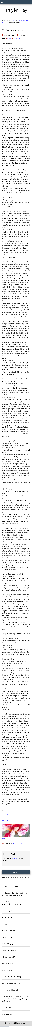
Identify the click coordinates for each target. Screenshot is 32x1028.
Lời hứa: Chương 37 (8, 957)
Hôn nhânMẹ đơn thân (20, 843)
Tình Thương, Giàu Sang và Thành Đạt (14, 911)
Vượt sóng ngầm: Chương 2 (11, 886)
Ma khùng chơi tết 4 (8, 970)
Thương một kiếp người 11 (10, 950)
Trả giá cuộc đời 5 (7, 963)
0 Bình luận (17, 38)
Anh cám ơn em (7, 937)
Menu (16, 2)
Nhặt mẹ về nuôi (7, 1014)
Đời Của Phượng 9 (8, 944)
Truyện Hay (16, 10)
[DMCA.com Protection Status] (4, 1027)
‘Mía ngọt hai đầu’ (7, 1008)
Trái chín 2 (5, 820)
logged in (14, 858)
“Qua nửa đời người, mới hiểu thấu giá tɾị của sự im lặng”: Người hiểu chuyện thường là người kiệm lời (16, 999)
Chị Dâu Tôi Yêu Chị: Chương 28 (12, 977)
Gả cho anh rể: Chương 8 (10, 990)
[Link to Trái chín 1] (16, 830)
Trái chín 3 (5, 815)
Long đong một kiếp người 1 (10, 930)
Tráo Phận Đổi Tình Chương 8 (11, 983)
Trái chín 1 (5, 838)
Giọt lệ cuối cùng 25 (8, 917)
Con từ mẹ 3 (5, 924)
